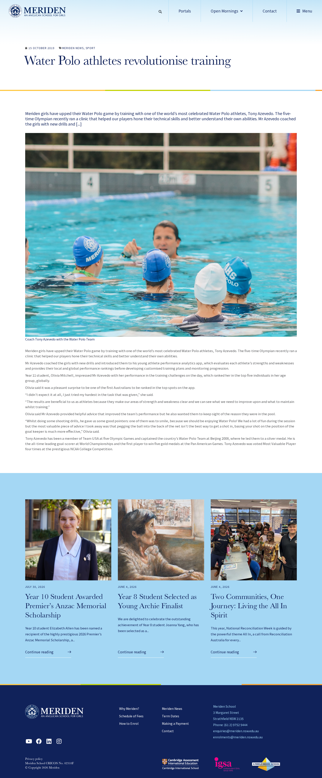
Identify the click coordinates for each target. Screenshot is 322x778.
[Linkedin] (49, 741)
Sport (90, 48)
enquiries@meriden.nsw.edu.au (236, 730)
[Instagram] (59, 741)
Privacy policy (33, 759)
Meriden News (73, 48)
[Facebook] (39, 741)
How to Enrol (128, 723)
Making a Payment (175, 723)
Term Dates (170, 716)
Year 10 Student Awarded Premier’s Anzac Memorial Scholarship (65, 607)
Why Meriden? (129, 708)
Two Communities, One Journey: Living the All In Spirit (249, 607)
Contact (168, 731)
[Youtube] (29, 741)
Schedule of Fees (131, 716)
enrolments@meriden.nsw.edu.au (238, 737)
